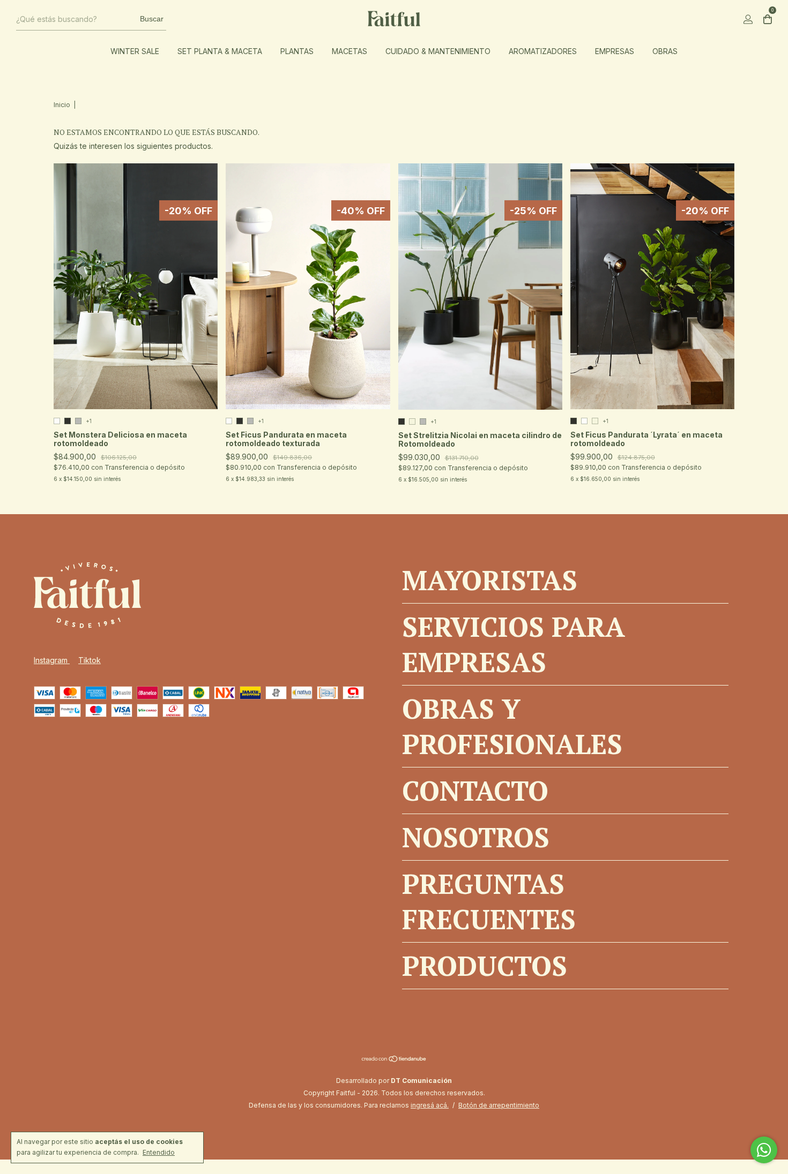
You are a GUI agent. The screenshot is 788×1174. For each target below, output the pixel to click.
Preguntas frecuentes (489, 901)
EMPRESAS (614, 51)
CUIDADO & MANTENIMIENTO (437, 51)
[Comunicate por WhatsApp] (763, 1150)
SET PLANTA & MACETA (219, 51)
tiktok (89, 660)
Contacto (475, 790)
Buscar (151, 18)
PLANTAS (297, 51)
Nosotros (475, 837)
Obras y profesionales (512, 726)
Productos (484, 965)
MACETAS (349, 51)
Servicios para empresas (513, 644)
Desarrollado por (394, 1081)
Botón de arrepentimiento (498, 1105)
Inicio (62, 105)
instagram (52, 660)
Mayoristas (489, 580)
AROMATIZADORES (543, 51)
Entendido (159, 1152)
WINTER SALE (134, 51)
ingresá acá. (430, 1105)
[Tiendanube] (394, 1059)
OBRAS (665, 51)
